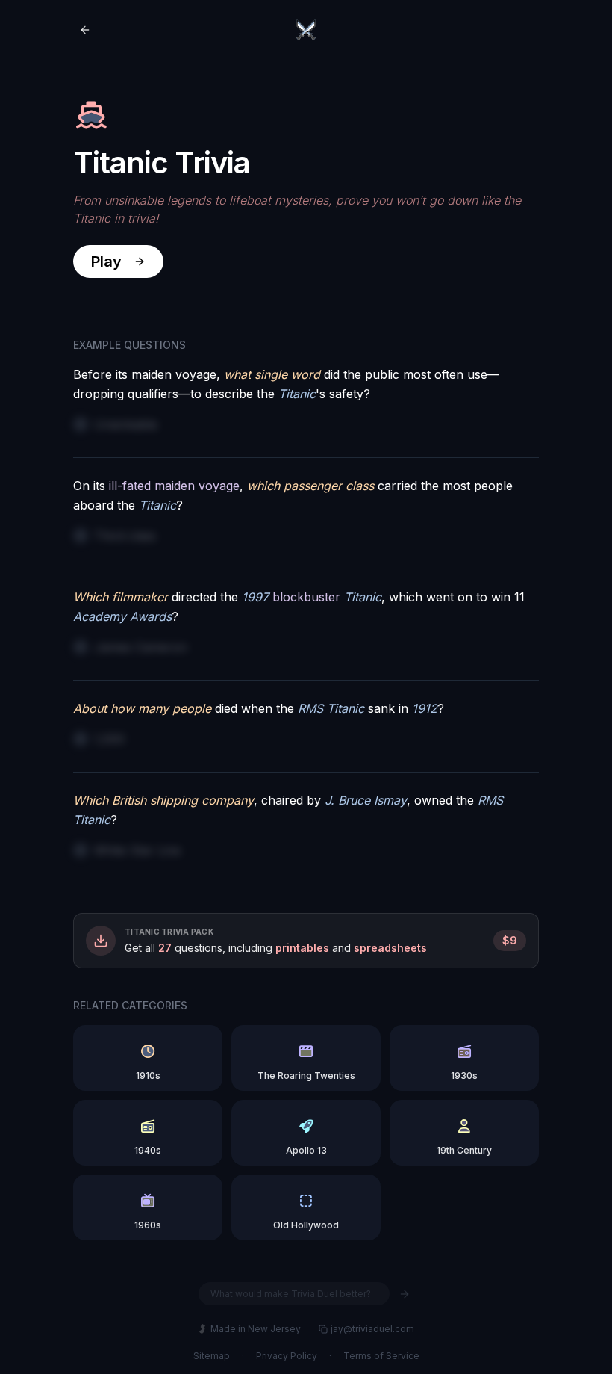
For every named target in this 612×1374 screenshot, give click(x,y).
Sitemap (211, 1355)
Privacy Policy (286, 1355)
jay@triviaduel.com (372, 1328)
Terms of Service (381, 1355)
